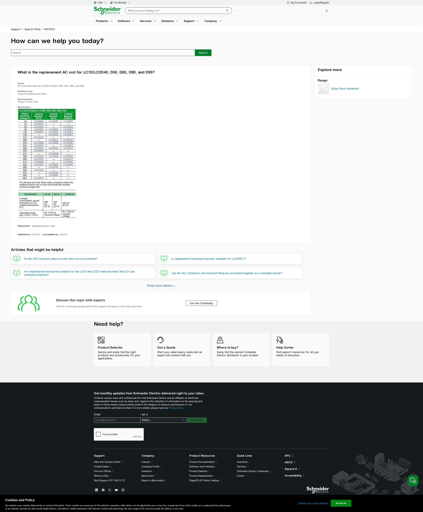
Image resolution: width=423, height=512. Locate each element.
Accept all (341, 503)
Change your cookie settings (313, 503)
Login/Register (321, 2)
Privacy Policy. (176, 408)
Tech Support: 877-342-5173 (109, 480)
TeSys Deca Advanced (345, 88)
